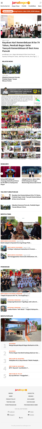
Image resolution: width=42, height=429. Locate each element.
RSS (22, 418)
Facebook (11, 412)
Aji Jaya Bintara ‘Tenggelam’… (19, 375)
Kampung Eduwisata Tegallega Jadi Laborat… (23, 302)
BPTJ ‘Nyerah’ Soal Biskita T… (19, 368)
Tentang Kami (10, 402)
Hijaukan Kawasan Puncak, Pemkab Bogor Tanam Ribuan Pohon (11, 79)
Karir (10, 396)
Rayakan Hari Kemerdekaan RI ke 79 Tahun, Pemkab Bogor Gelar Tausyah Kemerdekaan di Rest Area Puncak (21, 46)
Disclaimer (30, 399)
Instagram (12, 415)
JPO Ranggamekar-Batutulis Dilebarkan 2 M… (23, 257)
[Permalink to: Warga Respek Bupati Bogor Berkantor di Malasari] (21, 329)
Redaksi (30, 396)
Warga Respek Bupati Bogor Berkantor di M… (24, 345)
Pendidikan (19, 293)
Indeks (10, 393)
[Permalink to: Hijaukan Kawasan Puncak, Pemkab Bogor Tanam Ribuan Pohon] (11, 69)
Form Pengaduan (10, 405)
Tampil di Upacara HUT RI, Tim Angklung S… (15, 295)
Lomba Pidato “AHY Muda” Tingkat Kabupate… (23, 309)
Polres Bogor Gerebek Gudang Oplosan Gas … (24, 353)
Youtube (31, 415)
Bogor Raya (12, 241)
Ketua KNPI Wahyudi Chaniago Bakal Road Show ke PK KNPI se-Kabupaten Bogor (10, 181)
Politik (20, 374)
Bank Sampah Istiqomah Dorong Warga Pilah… (16, 243)
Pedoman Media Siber (31, 405)
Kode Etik (31, 393)
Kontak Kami (31, 402)
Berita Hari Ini (5, 241)
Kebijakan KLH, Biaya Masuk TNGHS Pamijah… (24, 360)
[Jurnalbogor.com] (21, 3)
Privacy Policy (10, 399)
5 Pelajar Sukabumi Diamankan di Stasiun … (22, 249)
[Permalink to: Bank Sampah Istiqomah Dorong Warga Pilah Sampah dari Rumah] (21, 228)
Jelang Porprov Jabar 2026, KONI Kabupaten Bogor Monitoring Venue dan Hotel (31, 181)
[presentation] (1, 173)
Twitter (32, 412)
